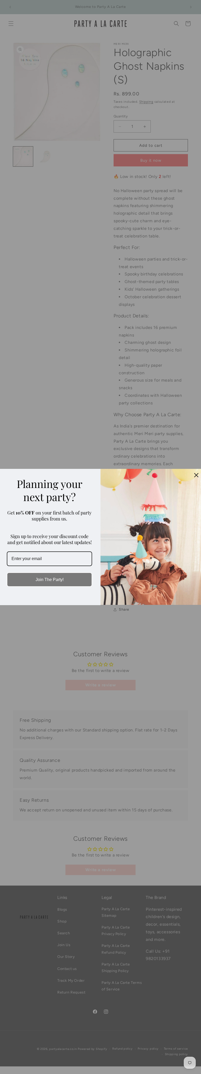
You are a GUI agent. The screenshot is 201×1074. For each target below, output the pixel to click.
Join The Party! (50, 579)
